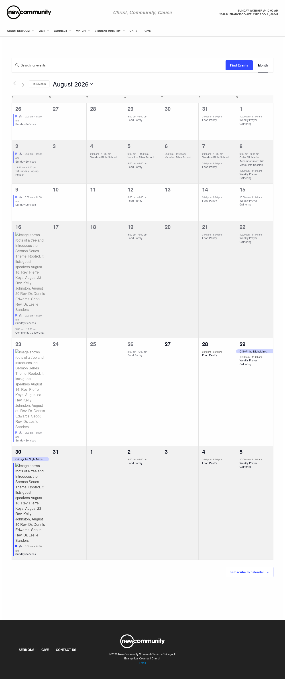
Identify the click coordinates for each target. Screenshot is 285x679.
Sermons (26, 649)
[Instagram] (278, 30)
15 (242, 189)
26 (18, 108)
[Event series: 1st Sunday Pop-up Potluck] (38, 167)
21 (205, 226)
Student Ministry (108, 31)
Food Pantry (135, 120)
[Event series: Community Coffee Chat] (38, 329)
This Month (39, 84)
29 (130, 108)
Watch (81, 31)
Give (148, 31)
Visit (42, 31)
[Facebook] (271, 30)
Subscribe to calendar (247, 572)
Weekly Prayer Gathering (248, 121)
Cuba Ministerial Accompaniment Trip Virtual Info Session (252, 160)
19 (130, 226)
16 (18, 226)
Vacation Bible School (103, 157)
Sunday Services (25, 124)
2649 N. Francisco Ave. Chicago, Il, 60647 (248, 14)
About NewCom (18, 31)
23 (18, 344)
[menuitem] (19, 30)
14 (205, 189)
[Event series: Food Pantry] (149, 116)
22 (242, 226)
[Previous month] (14, 83)
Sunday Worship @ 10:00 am (258, 10)
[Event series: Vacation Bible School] (113, 153)
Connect (60, 31)
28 (205, 344)
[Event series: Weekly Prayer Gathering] (264, 116)
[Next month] (23, 85)
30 (18, 451)
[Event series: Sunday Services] (20, 120)
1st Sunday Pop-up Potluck (27, 173)
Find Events (239, 65)
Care (133, 31)
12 (130, 189)
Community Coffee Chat (29, 332)
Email (142, 663)
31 (205, 108)
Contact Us (66, 649)
